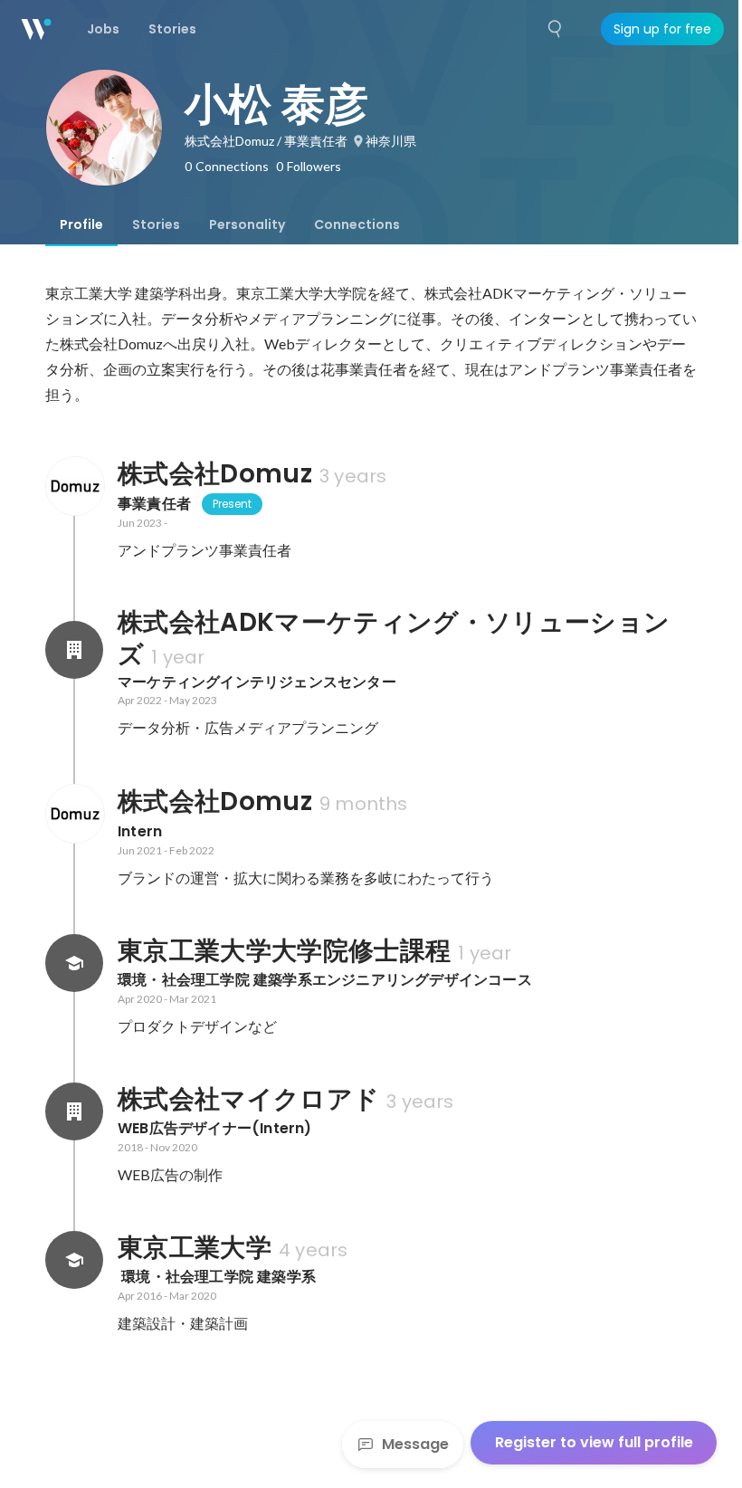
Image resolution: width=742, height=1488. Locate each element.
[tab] (81, 224)
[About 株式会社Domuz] (74, 486)
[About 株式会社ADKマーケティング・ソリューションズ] (74, 650)
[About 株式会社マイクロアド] (74, 1111)
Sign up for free (662, 29)
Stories (156, 224)
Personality (247, 224)
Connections (357, 224)
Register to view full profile (594, 1442)
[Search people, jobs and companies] (555, 29)
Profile (81, 224)
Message (415, 1444)
